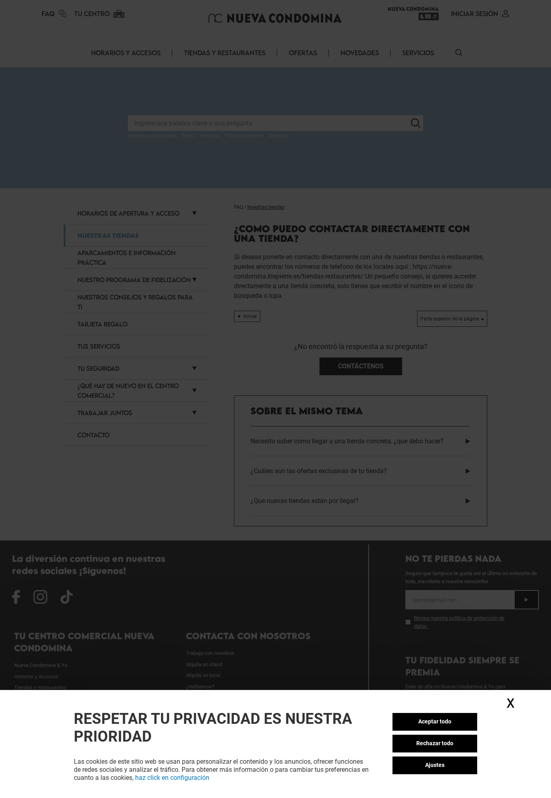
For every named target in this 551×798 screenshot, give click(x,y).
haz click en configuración (172, 777)
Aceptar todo (434, 721)
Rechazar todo (434, 743)
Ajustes (435, 765)
